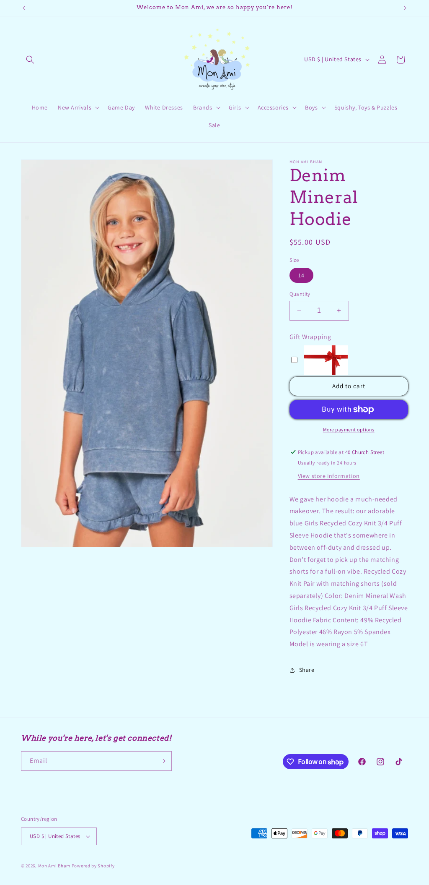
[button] (30, 59)
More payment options (349, 429)
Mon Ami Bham (55, 866)
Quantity (299, 294)
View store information (329, 476)
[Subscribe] (162, 761)
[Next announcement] (405, 8)
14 (301, 275)
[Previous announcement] (24, 8)
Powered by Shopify (93, 866)
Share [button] (307, 670)
